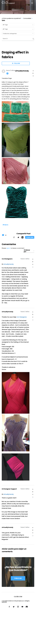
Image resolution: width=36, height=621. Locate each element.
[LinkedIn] (22, 238)
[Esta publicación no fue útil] (33, 76)
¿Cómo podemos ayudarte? (11, 18)
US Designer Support (9, 489)
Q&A (3, 20)
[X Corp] (18, 238)
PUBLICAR (18, 578)
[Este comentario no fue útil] (32, 264)
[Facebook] (14, 238)
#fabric (5, 225)
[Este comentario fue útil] (32, 259)
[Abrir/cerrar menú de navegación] (31, 3)
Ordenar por (27, 251)
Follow (17, 63)
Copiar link (29, 237)
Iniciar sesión (8, 549)
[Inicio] (8, 3)
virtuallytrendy (22, 71)
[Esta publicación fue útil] (33, 71)
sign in (8, 248)
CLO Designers (7, 259)
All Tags (5, 25)
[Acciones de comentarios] (32, 267)
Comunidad (27, 18)
